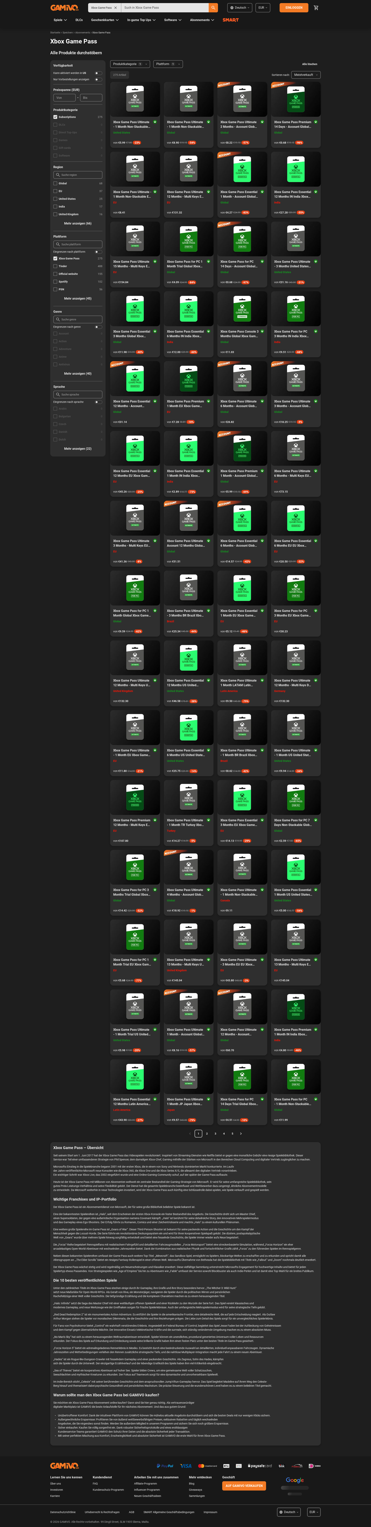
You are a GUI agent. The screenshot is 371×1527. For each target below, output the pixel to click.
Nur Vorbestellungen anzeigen (71, 79)
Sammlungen (197, 1495)
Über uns (55, 1483)
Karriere (55, 1495)
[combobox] (165, 7)
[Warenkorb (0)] (316, 7)
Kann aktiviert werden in (69, 73)
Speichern (68, 32)
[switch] (98, 73)
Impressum (210, 1512)
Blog (191, 1483)
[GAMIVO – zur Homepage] (64, 8)
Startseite (55, 32)
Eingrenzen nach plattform (69, 251)
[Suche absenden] (213, 7)
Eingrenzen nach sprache (68, 401)
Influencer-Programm (147, 1489)
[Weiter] (241, 1133)
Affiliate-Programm (145, 1483)
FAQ (95, 1483)
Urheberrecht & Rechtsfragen (102, 1512)
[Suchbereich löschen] (115, 7)
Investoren (56, 1489)
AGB (131, 1512)
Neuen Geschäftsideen (147, 1495)
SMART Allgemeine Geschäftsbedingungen (169, 1512)
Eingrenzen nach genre (67, 326)
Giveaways (195, 1489)
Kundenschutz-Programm (108, 1489)
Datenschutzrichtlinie (63, 1512)
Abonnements (82, 32)
